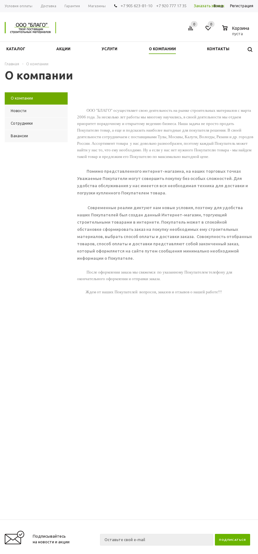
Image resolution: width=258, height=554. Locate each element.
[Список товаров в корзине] (236, 33)
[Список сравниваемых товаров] (191, 30)
